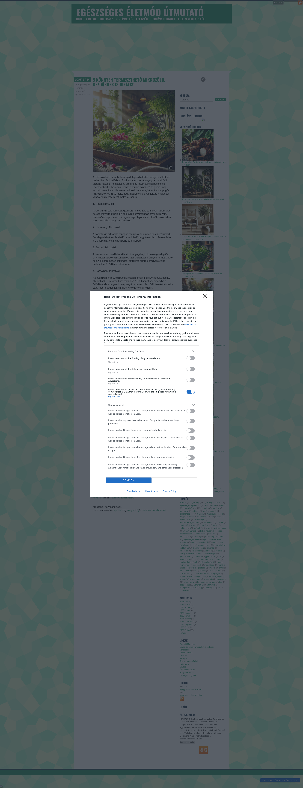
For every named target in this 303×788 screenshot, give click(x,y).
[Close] (206, 297)
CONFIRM (129, 480)
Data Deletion (133, 491)
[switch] (191, 358)
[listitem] (151, 351)
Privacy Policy (169, 491)
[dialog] (151, 394)
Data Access (151, 491)
